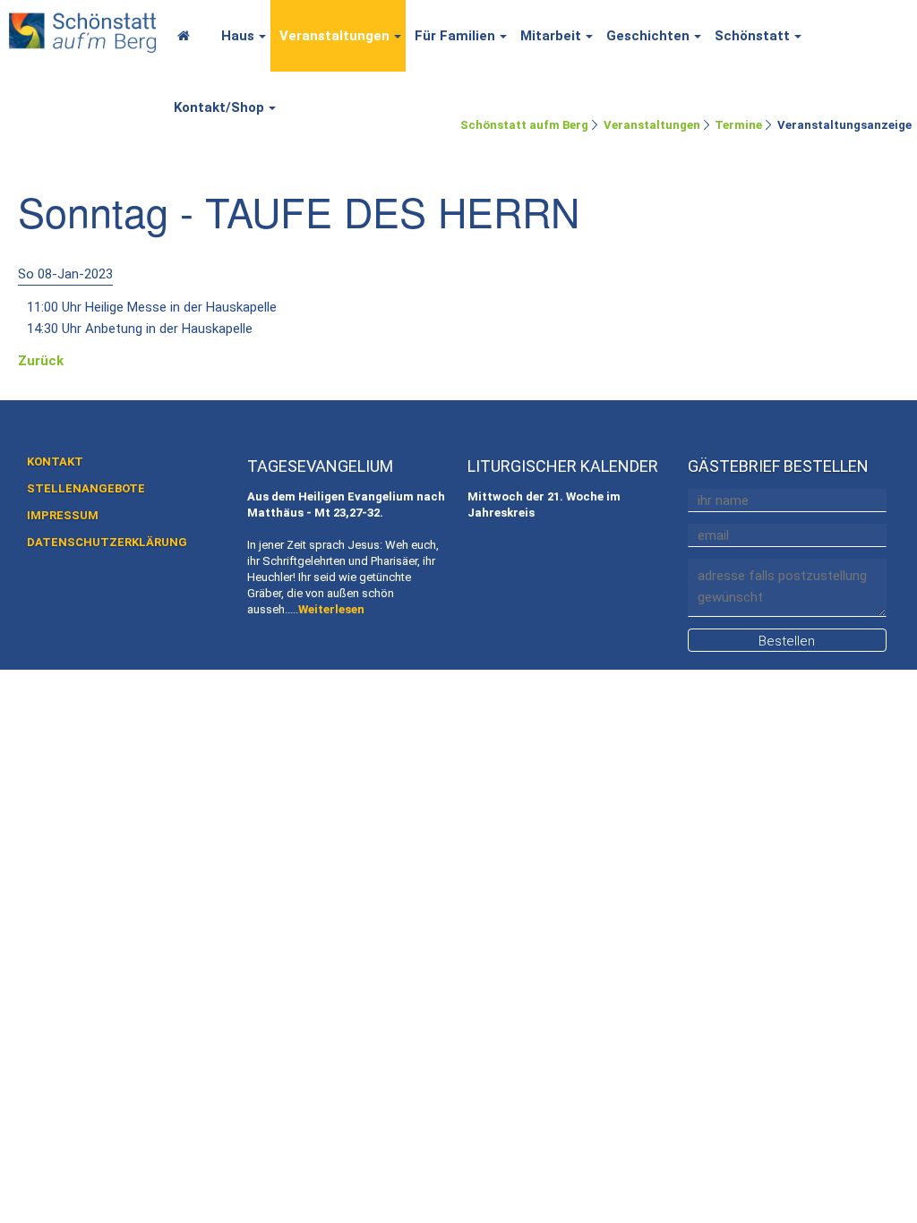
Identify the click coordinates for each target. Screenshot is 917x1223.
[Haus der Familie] (188, 36)
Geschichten (648, 36)
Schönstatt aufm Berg (524, 125)
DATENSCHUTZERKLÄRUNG (107, 542)
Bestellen (786, 641)
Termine (738, 125)
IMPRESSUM (63, 515)
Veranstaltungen (334, 36)
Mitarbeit (550, 36)
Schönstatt (752, 36)
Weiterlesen (331, 609)
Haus (237, 36)
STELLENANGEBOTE (86, 488)
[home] (82, 29)
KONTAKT (55, 461)
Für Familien (455, 36)
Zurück (41, 361)
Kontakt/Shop (219, 107)
